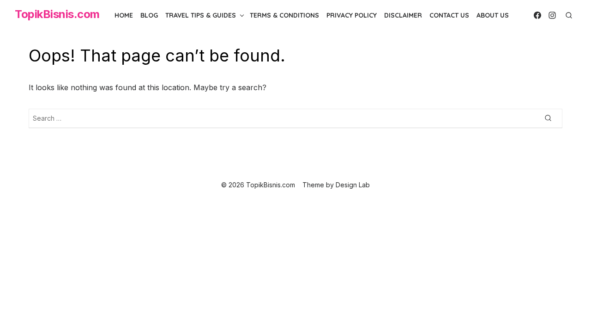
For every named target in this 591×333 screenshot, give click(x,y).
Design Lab (353, 185)
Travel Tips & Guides (200, 15)
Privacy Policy (351, 15)
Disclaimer (403, 15)
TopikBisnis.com (57, 14)
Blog (149, 15)
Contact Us (449, 15)
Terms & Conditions (284, 15)
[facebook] (537, 15)
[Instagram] (552, 15)
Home (124, 15)
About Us (492, 15)
